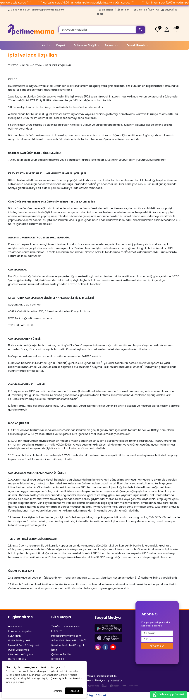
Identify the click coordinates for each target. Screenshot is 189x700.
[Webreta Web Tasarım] (116, 680)
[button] (168, 29)
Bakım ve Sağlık (85, 45)
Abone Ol (158, 645)
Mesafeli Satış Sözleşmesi (23, 645)
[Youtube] (102, 15)
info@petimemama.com (49, 9)
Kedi (45, 45)
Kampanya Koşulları (20, 631)
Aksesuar (112, 45)
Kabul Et (74, 690)
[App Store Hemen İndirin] (113, 638)
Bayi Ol (168, 9)
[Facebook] (98, 15)
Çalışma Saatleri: (62, 654)
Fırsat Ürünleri (136, 45)
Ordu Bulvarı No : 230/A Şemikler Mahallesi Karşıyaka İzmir (68, 645)
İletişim (125, 9)
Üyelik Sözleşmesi (19, 650)
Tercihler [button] (57, 690)
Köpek (61, 45)
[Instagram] (177, 10)
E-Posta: (56, 631)
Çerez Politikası (17, 659)
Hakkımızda (15, 626)
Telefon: (56, 626)
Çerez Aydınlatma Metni (65, 678)
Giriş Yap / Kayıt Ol (147, 9)
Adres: (55, 640)
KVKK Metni (14, 636)
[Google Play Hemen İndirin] (113, 628)
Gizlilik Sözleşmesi (19, 640)
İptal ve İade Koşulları (21, 654)
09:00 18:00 (57, 659)
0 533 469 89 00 (20, 9)
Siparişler (107, 9)
